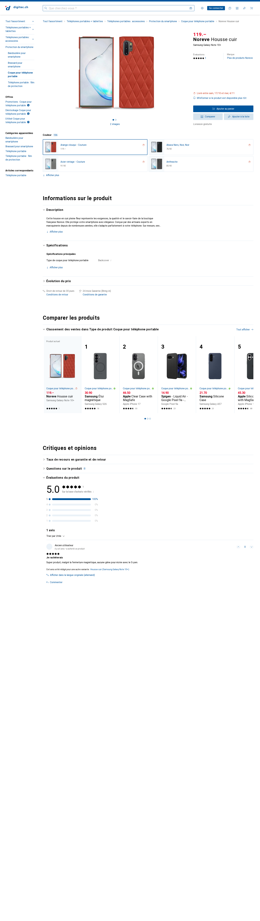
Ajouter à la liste (240, 116)
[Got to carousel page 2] (115, 120)
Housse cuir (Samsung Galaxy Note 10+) (109, 569)
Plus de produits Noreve (240, 56)
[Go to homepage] (16, 8)
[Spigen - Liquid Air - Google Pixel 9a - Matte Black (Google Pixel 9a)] (177, 374)
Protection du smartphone (19, 47)
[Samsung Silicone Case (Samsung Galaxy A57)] (215, 374)
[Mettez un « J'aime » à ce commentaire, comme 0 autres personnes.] (238, 547)
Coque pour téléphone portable (20, 74)
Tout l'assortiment (15, 21)
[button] (223, 93)
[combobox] (59, 536)
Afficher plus (52, 175)
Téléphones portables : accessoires (17, 39)
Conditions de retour (57, 294)
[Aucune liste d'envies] (244, 8)
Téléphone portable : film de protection (21, 84)
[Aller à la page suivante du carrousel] (248, 375)
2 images (115, 124)
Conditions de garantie (95, 294)
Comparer (210, 116)
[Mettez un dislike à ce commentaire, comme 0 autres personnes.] (251, 547)
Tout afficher (243, 329)
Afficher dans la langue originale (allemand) (72, 575)
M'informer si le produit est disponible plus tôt (221, 98)
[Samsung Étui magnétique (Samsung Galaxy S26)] (100, 374)
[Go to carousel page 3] (150, 418)
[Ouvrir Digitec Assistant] (230, 8)
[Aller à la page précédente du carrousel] (48, 375)
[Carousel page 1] (113, 120)
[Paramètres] (202, 8)
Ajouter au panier (225, 108)
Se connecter (216, 8)
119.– (199, 34)
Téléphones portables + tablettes (18, 29)
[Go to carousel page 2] (147, 418)
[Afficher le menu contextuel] (231, 547)
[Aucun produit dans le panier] (251, 8)
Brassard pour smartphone (15, 64)
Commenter (56, 582)
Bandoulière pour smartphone (17, 55)
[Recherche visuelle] (190, 8)
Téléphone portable (15, 151)
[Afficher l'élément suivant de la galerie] (188, 73)
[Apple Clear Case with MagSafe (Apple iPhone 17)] (138, 374)
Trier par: (51, 536)
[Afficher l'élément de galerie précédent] (42, 73)
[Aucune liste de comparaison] (237, 8)
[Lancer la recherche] (46, 8)
